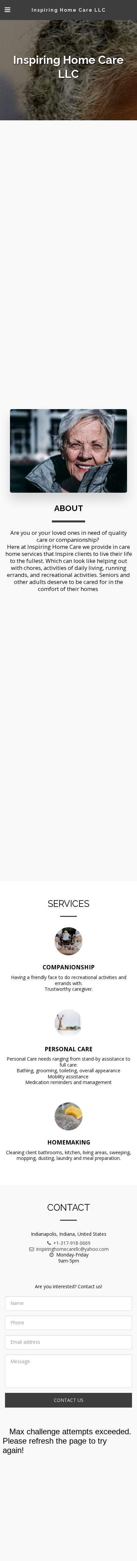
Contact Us (68, 1400)
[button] (7, 9)
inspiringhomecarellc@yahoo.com (72, 1249)
